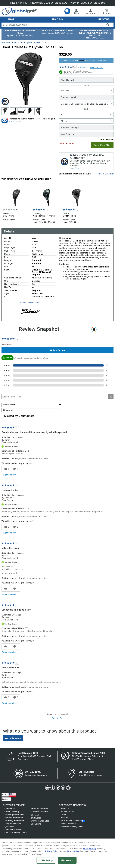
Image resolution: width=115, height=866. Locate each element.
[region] (57, 852)
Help (76, 13)
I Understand (67, 860)
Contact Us (9, 808)
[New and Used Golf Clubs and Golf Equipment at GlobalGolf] (19, 14)
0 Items (107, 13)
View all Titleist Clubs (30, 302)
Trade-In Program (39, 808)
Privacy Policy (67, 811)
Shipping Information (14, 814)
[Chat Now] (67, 11)
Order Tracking (11, 811)
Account (90, 13)
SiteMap (35, 815)
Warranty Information (14, 820)
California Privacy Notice (72, 826)
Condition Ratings (12, 829)
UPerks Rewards (39, 811)
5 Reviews (82, 67)
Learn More (74, 168)
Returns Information (13, 817)
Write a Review (96, 67)
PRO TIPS (104, 19)
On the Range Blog (40, 821)
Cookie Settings (45, 860)
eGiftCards (36, 818)
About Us (64, 808)
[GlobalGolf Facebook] (52, 787)
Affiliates (64, 817)
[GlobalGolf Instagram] (68, 787)
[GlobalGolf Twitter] (57, 787)
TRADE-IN (57, 19)
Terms (63, 814)
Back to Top (57, 718)
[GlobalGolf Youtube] (62, 787)
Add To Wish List (106, 174)
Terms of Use (73, 851)
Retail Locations (68, 823)
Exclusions (36, 824)
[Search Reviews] (111, 396)
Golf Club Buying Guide (15, 832)
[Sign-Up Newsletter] (47, 787)
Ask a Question (13, 738)
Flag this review (8, 474)
